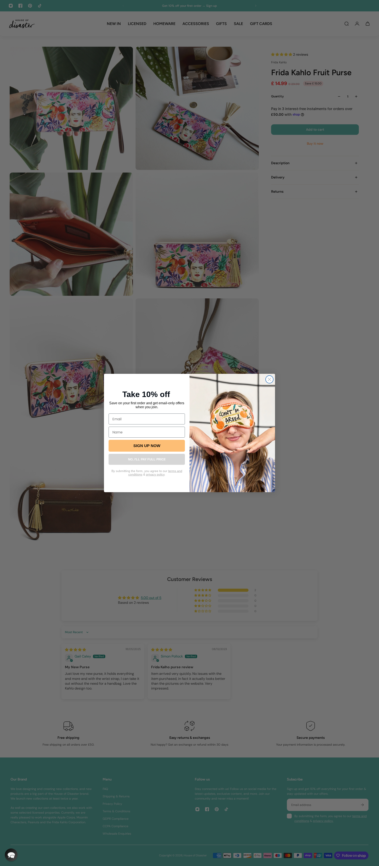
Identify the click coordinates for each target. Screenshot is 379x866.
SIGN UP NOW (146, 446)
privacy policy (155, 474)
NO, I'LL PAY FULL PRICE (147, 459)
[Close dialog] (269, 379)
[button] (11, 854)
